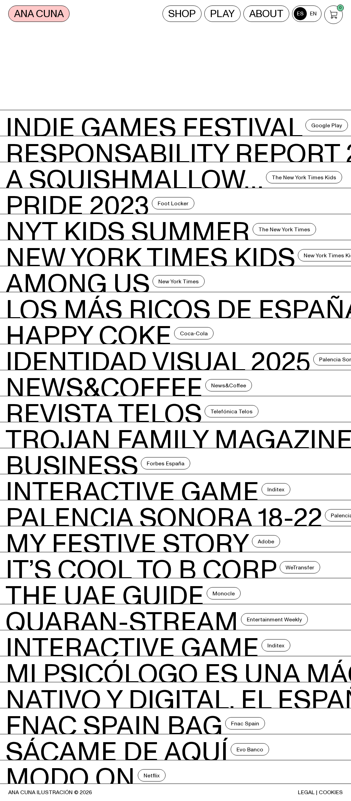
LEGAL (306, 792)
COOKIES (331, 792)
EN (313, 13)
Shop (182, 14)
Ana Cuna (39, 14)
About (266, 14)
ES (300, 13)
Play (222, 14)
